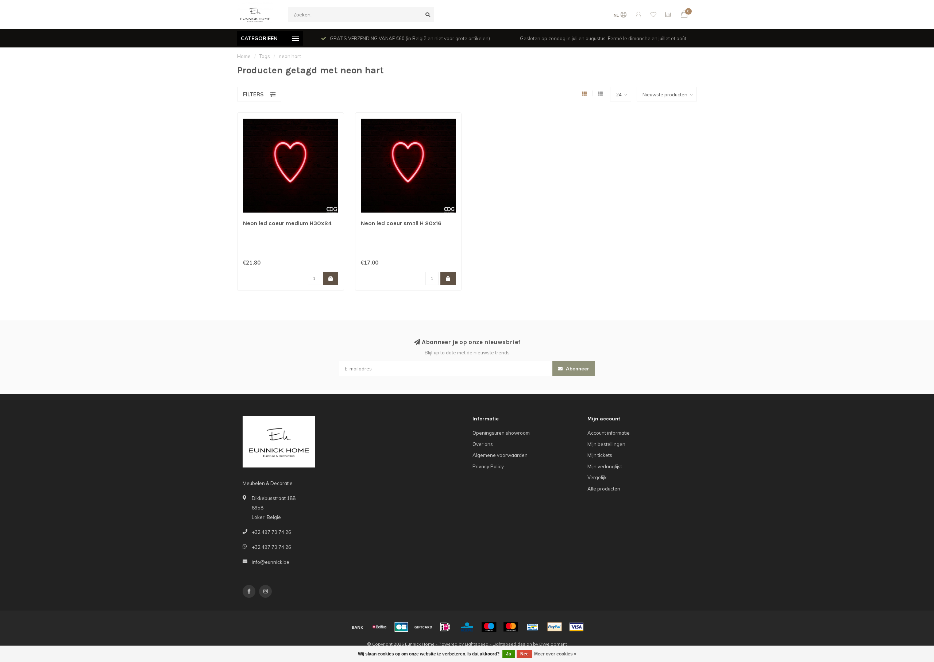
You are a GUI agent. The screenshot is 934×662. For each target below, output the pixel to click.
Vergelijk (597, 477)
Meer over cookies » (555, 654)
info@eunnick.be (270, 562)
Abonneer (576, 369)
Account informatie (608, 433)
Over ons (482, 444)
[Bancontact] (533, 626)
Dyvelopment (553, 644)
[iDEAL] (445, 626)
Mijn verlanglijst (604, 466)
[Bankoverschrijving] (357, 626)
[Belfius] (379, 626)
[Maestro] (489, 626)
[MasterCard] (511, 626)
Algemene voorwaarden (500, 455)
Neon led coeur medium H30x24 (287, 223)
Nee (524, 654)
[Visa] (576, 626)
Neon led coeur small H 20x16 (401, 223)
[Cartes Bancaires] (401, 626)
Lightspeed (477, 644)
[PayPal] (554, 626)
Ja (508, 654)
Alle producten (603, 489)
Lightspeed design (512, 644)
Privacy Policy (488, 466)
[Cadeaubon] (423, 626)
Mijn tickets (599, 455)
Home (244, 56)
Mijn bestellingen (606, 444)
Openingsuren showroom (501, 433)
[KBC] (467, 626)
